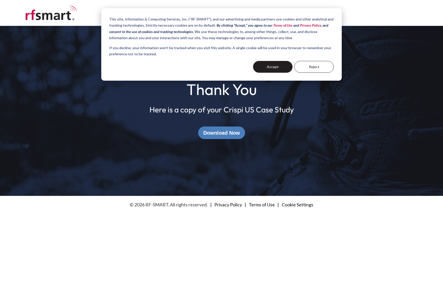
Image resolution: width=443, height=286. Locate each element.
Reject (314, 67)
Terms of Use (262, 204)
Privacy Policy (228, 204)
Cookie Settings (297, 204)
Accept (273, 67)
